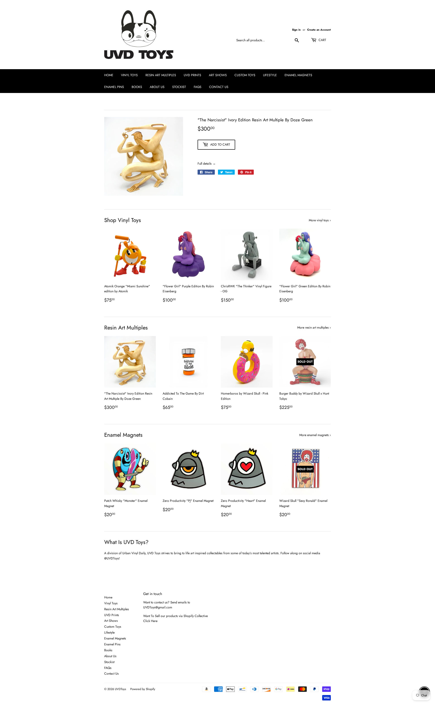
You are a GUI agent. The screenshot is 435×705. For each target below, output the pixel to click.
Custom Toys (244, 75)
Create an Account (319, 30)
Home (108, 75)
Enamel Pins (114, 87)
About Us (157, 87)
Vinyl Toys (129, 75)
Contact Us (218, 87)
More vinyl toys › (320, 220)
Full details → (207, 163)
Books (137, 87)
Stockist (179, 87)
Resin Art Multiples (160, 75)
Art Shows (218, 75)
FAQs (197, 87)
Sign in (296, 30)
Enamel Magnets (298, 75)
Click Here (150, 621)
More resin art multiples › (314, 327)
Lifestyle (270, 75)
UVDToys (120, 689)
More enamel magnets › (315, 435)
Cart (322, 40)
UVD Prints (192, 75)
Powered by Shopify (142, 689)
